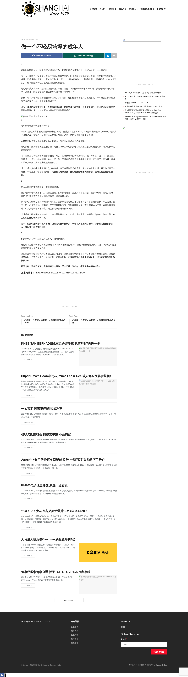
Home (23, 39)
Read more (29, 359)
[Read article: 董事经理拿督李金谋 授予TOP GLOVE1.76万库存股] (98, 584)
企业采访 (74, 626)
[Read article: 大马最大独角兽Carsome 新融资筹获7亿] (98, 552)
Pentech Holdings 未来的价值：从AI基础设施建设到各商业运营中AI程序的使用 (145, 117)
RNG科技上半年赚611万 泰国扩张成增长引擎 (143, 92)
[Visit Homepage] (45, 9)
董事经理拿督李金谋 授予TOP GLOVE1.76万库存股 (55, 572)
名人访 (102, 9)
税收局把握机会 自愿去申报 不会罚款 (46, 434)
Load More (69, 600)
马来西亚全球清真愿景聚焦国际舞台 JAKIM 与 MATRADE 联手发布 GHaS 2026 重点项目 (143, 111)
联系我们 (141, 665)
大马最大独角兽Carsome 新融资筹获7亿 (48, 539)
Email (124, 639)
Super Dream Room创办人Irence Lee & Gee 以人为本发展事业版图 (66, 376)
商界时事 (112, 9)
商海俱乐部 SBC (147, 9)
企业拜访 (74, 634)
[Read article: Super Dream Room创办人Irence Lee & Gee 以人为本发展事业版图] (98, 389)
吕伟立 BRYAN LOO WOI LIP (136, 102)
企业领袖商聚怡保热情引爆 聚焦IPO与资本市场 (143, 106)
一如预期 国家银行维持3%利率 (41, 408)
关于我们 (93, 9)
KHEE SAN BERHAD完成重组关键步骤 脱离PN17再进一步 (60, 343)
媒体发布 (122, 9)
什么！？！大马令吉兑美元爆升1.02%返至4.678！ (54, 511)
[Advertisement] (94, 28)
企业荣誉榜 (161, 9)
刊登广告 (150, 665)
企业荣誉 (74, 642)
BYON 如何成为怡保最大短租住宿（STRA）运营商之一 (145, 97)
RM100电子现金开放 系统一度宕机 (44, 485)
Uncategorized (32, 39)
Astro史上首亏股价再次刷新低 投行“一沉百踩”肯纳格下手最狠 (63, 459)
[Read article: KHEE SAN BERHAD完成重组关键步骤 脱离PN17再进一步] (98, 356)
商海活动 (132, 9)
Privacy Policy (161, 665)
